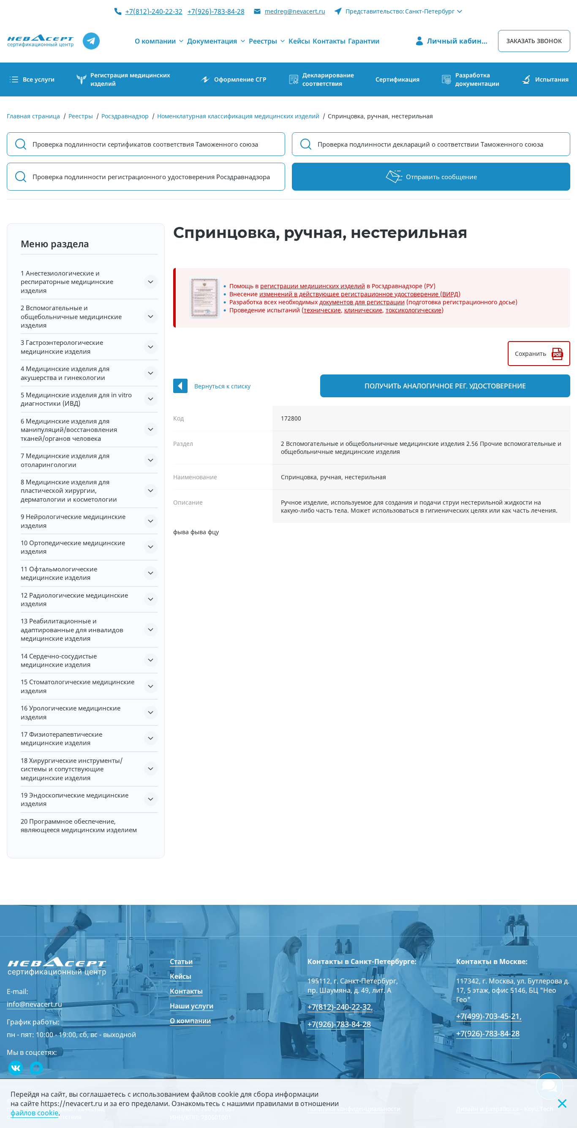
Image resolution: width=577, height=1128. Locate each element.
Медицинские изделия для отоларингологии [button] (65, 459)
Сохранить (530, 354)
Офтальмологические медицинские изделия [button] (59, 573)
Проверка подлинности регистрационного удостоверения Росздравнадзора (151, 176)
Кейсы (180, 976)
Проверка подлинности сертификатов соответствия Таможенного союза (145, 144)
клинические (363, 310)
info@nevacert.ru (34, 1004)
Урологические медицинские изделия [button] (70, 712)
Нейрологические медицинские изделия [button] (73, 520)
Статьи (181, 961)
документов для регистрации (362, 302)
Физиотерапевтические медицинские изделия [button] (61, 738)
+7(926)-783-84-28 (216, 11)
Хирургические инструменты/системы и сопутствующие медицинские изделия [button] (71, 769)
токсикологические (413, 310)
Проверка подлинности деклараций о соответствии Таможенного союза (430, 144)
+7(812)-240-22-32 (153, 11)
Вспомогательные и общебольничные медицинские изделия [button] (71, 316)
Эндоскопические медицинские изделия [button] (74, 799)
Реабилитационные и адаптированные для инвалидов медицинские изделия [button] (72, 629)
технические (322, 310)
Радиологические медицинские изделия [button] (74, 599)
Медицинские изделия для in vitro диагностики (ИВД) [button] (76, 399)
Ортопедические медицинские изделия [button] (73, 546)
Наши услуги (191, 1006)
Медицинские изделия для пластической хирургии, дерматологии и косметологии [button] (69, 490)
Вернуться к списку (222, 386)
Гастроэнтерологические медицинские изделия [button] (62, 346)
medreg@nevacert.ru (295, 11)
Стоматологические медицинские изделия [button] (77, 685)
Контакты (186, 991)
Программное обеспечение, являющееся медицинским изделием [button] (79, 825)
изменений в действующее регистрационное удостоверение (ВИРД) (359, 294)
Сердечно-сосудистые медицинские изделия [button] (59, 660)
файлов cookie (34, 1112)
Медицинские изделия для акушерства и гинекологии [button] (65, 372)
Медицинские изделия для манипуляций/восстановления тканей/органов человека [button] (69, 429)
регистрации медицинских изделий (312, 286)
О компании (190, 1020)
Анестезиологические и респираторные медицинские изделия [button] (67, 282)
